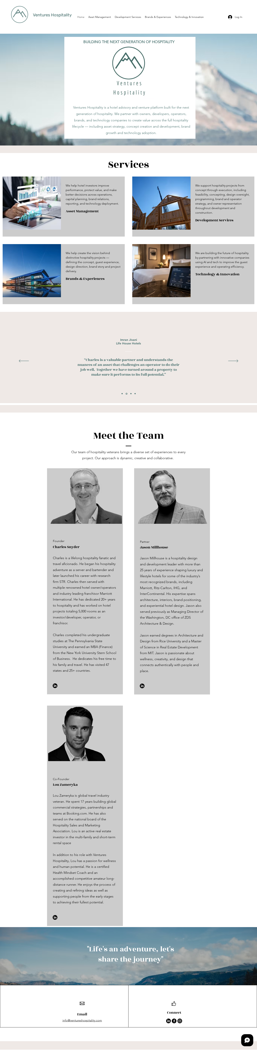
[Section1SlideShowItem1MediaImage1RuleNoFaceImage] (122, 393)
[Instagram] (179, 1021)
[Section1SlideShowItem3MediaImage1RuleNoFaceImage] (131, 393)
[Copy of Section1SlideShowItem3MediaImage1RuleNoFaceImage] (135, 393)
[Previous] (24, 361)
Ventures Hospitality (52, 15)
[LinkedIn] (55, 685)
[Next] (233, 361)
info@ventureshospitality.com (82, 1020)
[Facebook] (174, 1021)
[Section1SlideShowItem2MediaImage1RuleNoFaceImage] (126, 393)
